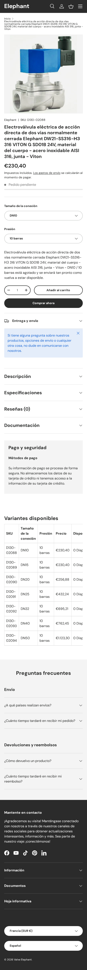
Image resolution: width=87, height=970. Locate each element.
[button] (71, 6)
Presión (9, 229)
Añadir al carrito (58, 290)
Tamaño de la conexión (20, 206)
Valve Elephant (23, 959)
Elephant (10, 120)
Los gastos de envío (46, 173)
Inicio (7, 18)
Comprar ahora (43, 303)
